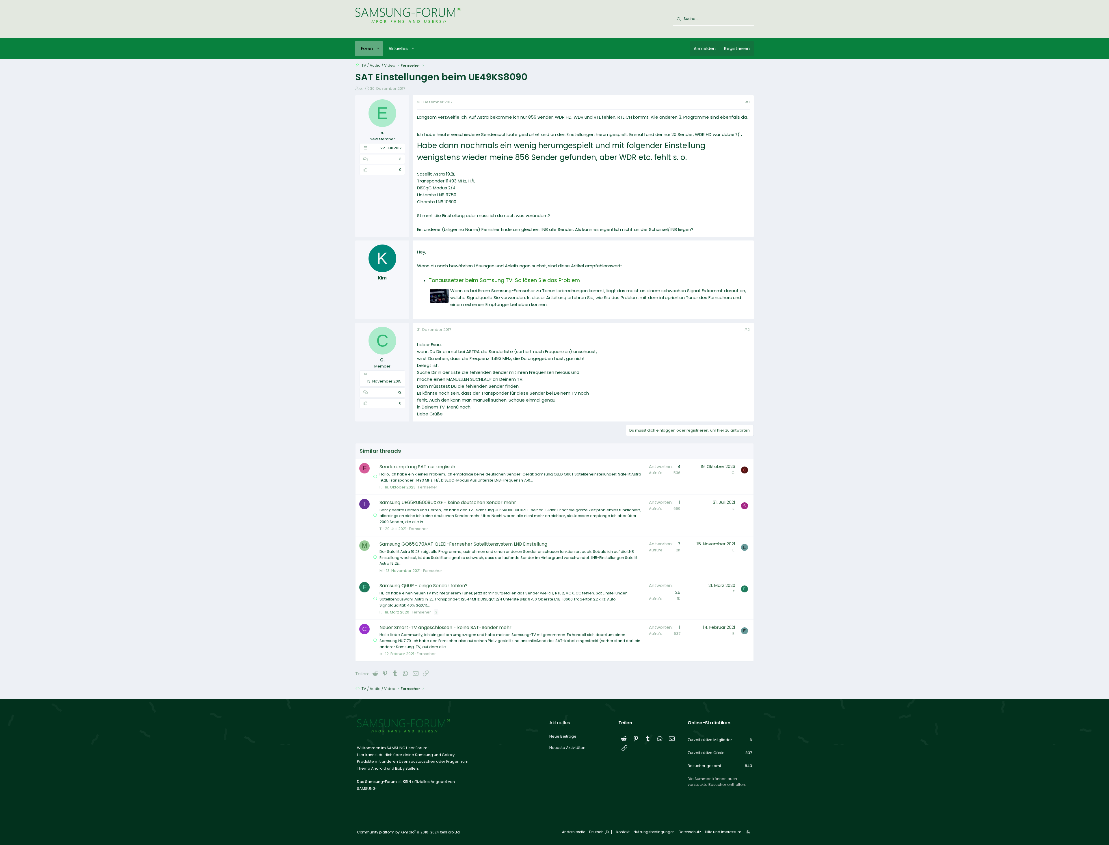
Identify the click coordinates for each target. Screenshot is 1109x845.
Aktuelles (398, 48)
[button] (378, 48)
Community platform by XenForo (409, 832)
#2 (747, 329)
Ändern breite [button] (573, 831)
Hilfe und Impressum (723, 831)
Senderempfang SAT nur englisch (417, 466)
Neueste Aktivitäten (567, 747)
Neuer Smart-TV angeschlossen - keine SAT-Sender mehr (445, 627)
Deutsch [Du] (600, 831)
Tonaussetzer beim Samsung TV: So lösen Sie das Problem (504, 280)
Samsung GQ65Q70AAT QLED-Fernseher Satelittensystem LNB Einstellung (463, 544)
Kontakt (623, 831)
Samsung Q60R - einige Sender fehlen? (423, 585)
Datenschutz (690, 831)
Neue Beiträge (562, 736)
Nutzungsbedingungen (654, 831)
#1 (747, 102)
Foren (367, 48)
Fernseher (427, 487)
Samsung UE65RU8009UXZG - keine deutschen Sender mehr (447, 502)
